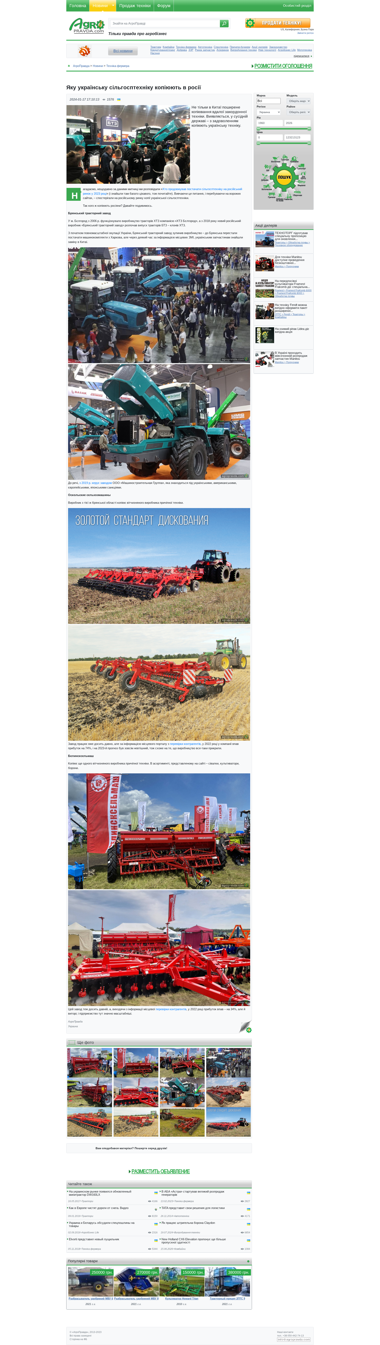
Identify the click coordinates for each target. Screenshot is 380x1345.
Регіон (261, 106)
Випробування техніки (187, 1232)
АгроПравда (81, 66)
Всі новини (123, 51)
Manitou (279, 266)
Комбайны (281, 317)
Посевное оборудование (289, 245)
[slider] (258, 129)
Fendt (287, 314)
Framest (279, 290)
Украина (73, 1026)
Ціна (260, 132)
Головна (77, 5)
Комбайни (180, 1249)
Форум (163, 5)
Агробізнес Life (90, 1232)
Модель (292, 95)
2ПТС (278, 314)
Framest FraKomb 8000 (289, 293)
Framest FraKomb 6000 (299, 290)
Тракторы (280, 242)
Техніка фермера (117, 66)
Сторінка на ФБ (78, 1339)
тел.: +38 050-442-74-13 (290, 1335)
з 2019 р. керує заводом (95, 483)
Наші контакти (285, 1332)
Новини (100, 5)
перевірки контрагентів (185, 743)
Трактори (87, 1201)
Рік (259, 117)
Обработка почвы (298, 242)
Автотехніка (181, 1216)
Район (291, 106)
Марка (261, 95)
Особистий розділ (297, 6)
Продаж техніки (135, 5)
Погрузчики (292, 266)
